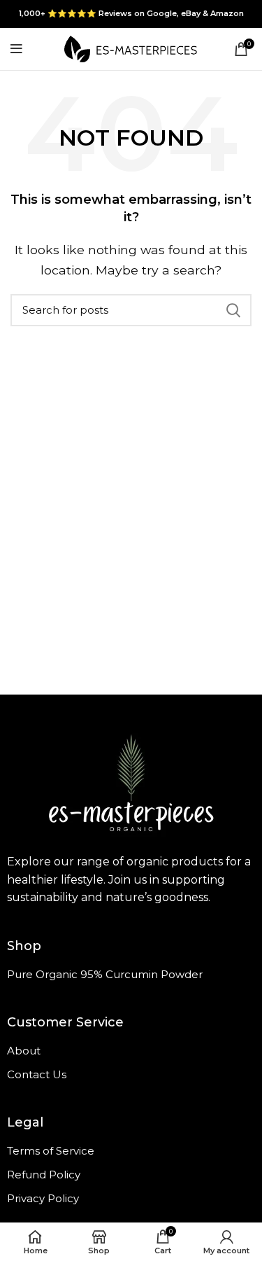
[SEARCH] (232, 310)
